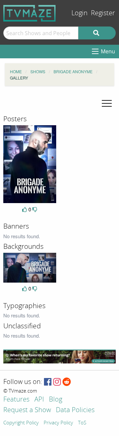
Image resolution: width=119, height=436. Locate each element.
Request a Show (27, 410)
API (39, 399)
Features (16, 399)
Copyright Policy (21, 423)
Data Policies (75, 410)
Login (79, 13)
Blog (55, 399)
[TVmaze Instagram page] (57, 382)
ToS (82, 423)
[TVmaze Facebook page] (48, 382)
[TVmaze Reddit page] (66, 382)
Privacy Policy (58, 423)
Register (103, 13)
